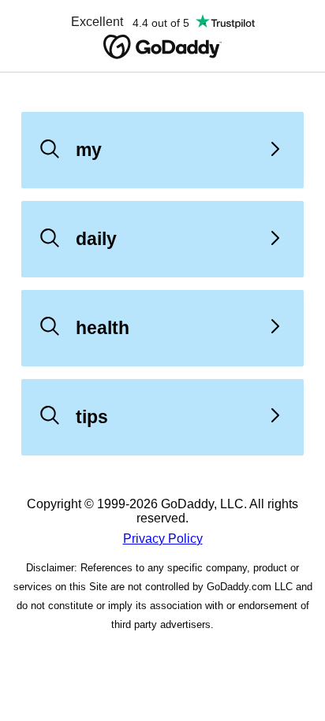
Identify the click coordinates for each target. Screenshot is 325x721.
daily (96, 239)
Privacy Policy (163, 538)
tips (92, 417)
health (102, 328)
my (89, 149)
